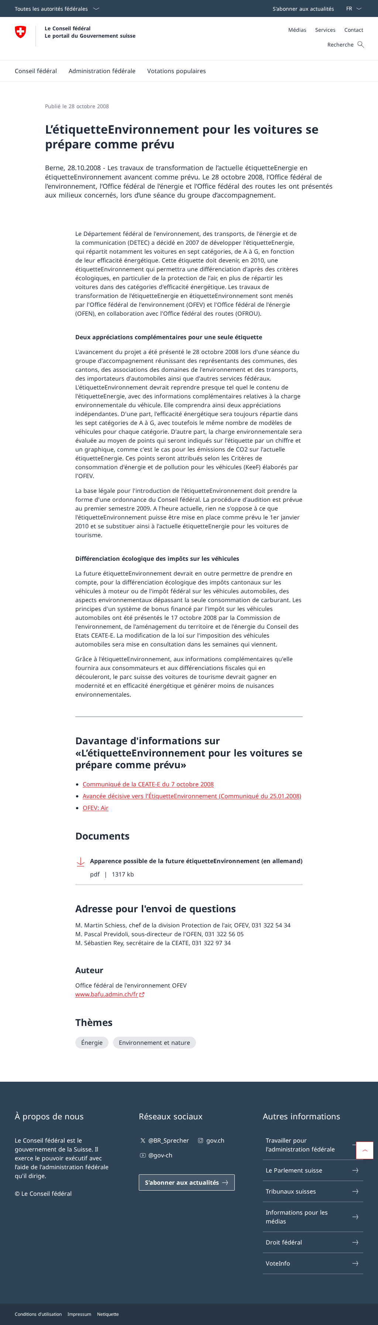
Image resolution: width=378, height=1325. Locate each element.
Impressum (79, 1314)
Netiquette (108, 1314)
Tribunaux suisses (291, 1191)
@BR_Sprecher (168, 1140)
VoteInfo (278, 1263)
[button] (36, 71)
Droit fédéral (284, 1242)
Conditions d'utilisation (38, 1314)
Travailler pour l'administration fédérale (300, 1144)
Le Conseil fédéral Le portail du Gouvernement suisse (90, 32)
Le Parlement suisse (294, 1170)
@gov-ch (160, 1155)
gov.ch (215, 1140)
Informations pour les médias (297, 1216)
